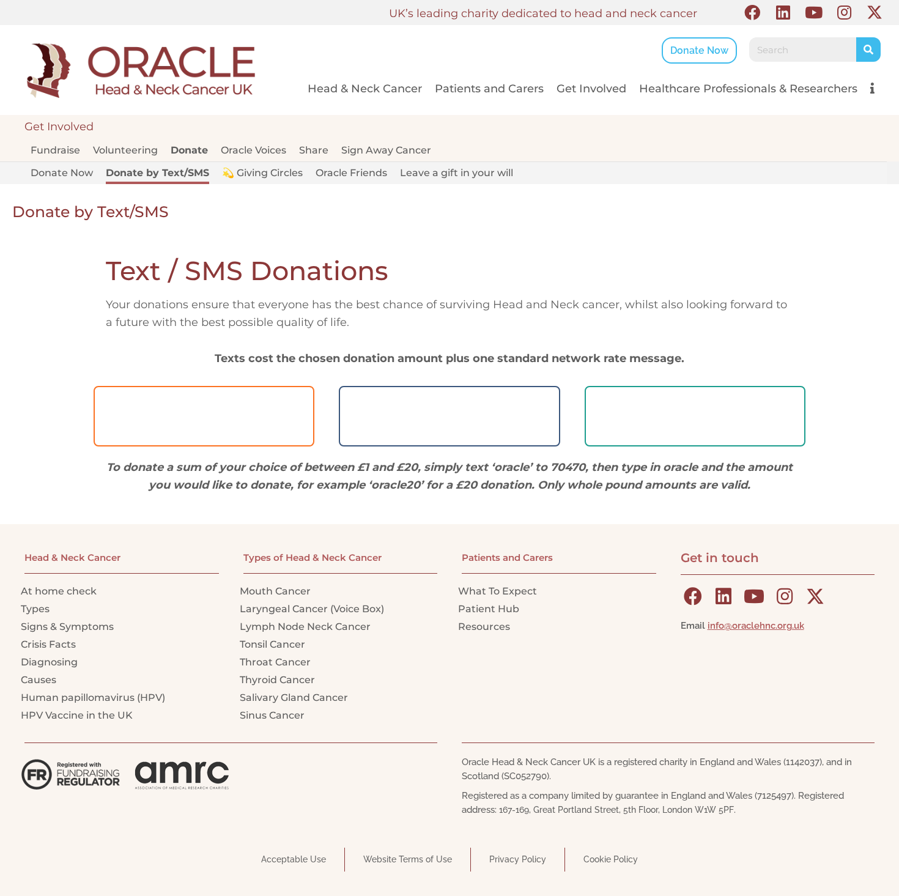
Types (35, 609)
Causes (38, 680)
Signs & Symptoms (67, 626)
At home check (59, 591)
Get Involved (591, 88)
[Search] (868, 49)
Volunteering (125, 150)
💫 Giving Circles (262, 173)
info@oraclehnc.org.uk (756, 625)
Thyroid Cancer (277, 680)
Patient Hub (488, 609)
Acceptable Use (293, 859)
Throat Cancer (275, 662)
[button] (752, 12)
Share (313, 150)
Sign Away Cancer (386, 150)
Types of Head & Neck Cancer (312, 557)
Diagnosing (49, 662)
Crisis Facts (48, 644)
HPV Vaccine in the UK (77, 715)
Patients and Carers (489, 88)
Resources (484, 626)
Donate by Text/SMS (157, 173)
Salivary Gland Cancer (294, 697)
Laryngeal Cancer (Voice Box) (312, 609)
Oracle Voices (253, 150)
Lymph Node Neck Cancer (305, 626)
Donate (189, 150)
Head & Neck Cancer (365, 88)
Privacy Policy (517, 859)
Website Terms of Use (407, 859)
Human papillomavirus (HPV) (93, 697)
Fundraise (55, 150)
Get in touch (720, 557)
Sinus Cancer (272, 715)
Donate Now (62, 173)
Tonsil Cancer (272, 644)
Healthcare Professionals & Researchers (748, 88)
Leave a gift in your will (456, 173)
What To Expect (497, 591)
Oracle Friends (351, 173)
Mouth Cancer (275, 591)
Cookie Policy (610, 859)
